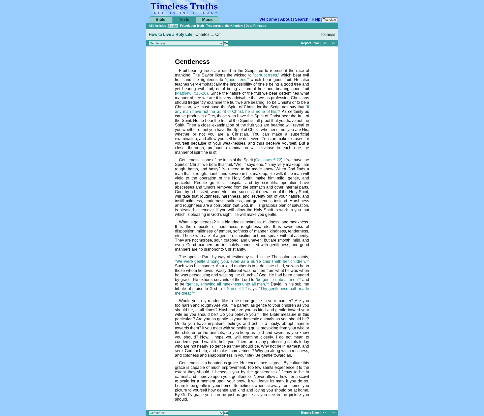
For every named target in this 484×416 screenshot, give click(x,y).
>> (333, 43)
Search (302, 19)
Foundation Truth (192, 26)
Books (173, 26)
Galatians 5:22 (268, 160)
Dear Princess (256, 26)
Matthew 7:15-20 (191, 93)
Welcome (268, 19)
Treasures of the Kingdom (224, 26)
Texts (184, 19)
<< (324, 43)
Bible (160, 19)
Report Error (310, 43)
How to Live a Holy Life (170, 34)
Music (208, 19)
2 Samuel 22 (235, 289)
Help (316, 19)
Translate (329, 19)
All (151, 26)
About (286, 19)
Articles (160, 26)
